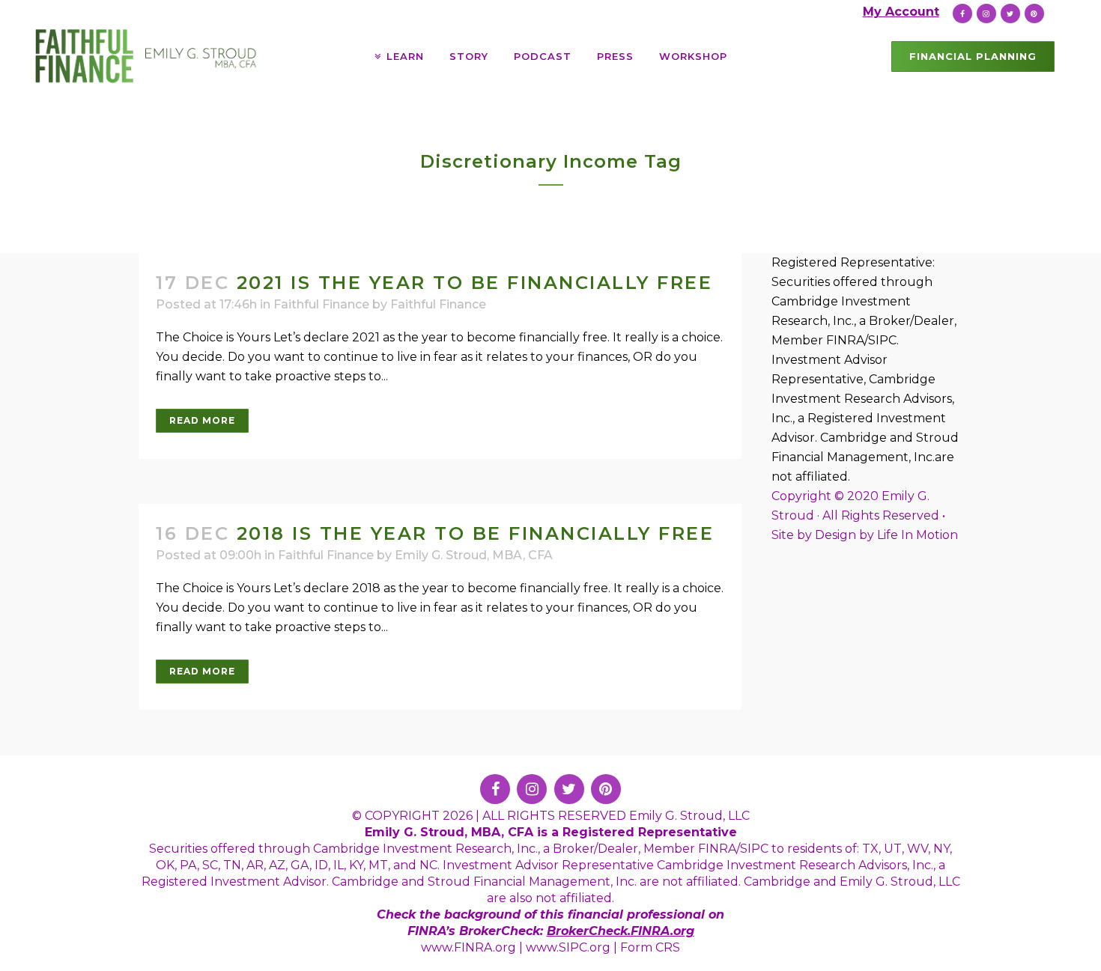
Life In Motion (917, 535)
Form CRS (650, 947)
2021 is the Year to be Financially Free (475, 282)
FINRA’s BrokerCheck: (477, 931)
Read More (202, 420)
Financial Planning (973, 56)
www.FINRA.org (468, 947)
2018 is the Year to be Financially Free (476, 533)
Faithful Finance (321, 304)
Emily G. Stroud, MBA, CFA (474, 555)
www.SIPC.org (568, 947)
